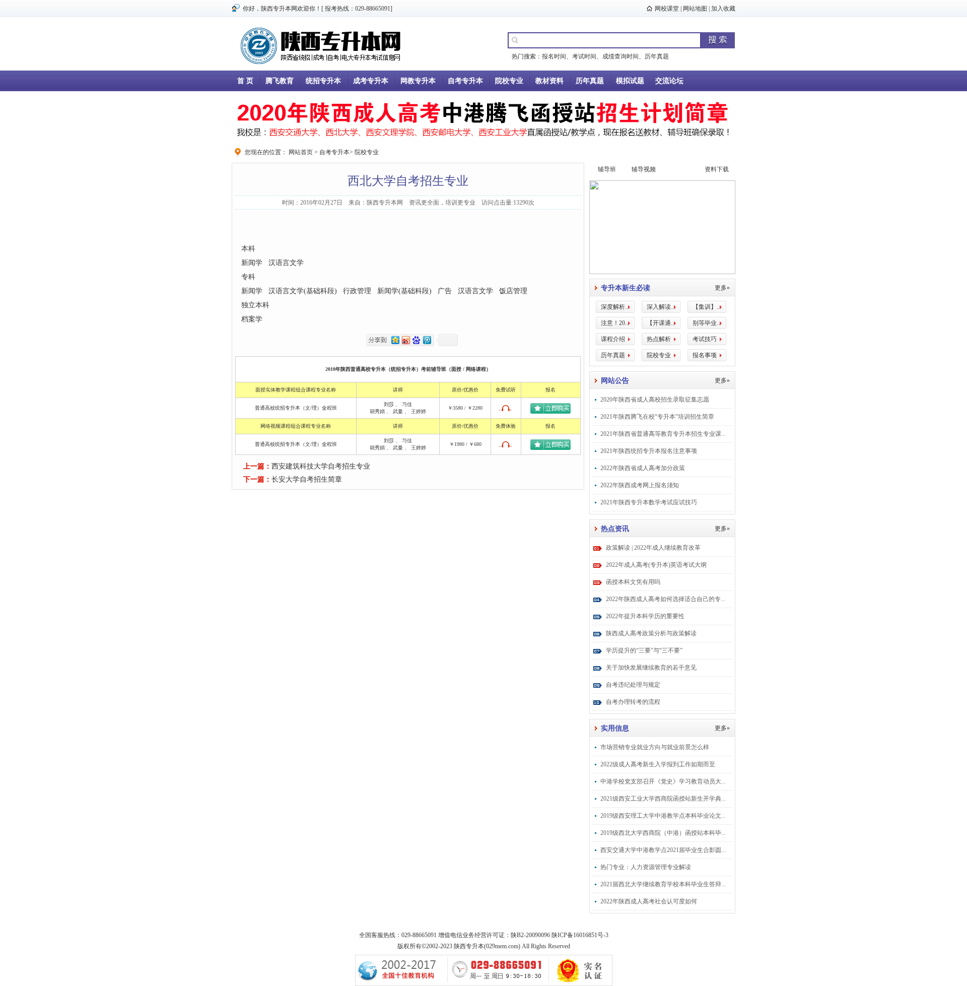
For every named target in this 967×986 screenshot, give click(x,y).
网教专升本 (418, 81)
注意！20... (615, 322)
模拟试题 (630, 81)
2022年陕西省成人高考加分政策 (642, 468)
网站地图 (695, 8)
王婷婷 (418, 411)
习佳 (407, 404)
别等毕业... (707, 322)
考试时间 (584, 56)
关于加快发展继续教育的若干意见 (651, 667)
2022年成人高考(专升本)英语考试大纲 (656, 564)
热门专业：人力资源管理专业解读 (645, 867)
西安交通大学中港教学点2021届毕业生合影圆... (663, 849)
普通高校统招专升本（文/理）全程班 (296, 408)
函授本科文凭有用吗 (633, 581)
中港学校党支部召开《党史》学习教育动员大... (663, 781)
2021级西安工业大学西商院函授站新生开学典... (663, 798)
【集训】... (707, 306)
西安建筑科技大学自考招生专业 (320, 466)
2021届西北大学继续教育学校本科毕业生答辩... (663, 884)
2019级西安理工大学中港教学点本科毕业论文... (663, 815)
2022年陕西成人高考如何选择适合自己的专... (665, 599)
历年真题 (657, 56)
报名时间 (554, 56)
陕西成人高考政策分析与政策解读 (651, 633)
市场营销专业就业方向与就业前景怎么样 (654, 747)
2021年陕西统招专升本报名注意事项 (648, 450)
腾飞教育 (279, 81)
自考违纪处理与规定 (633, 684)
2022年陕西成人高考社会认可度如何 (648, 901)
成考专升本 (370, 81)
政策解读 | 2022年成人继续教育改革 (653, 547)
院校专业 (509, 81)
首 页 (245, 81)
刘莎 (389, 404)
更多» (722, 287)
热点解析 (659, 339)
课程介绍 (613, 339)
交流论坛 (669, 81)
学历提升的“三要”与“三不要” (644, 650)
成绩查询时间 (620, 56)
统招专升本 (323, 81)
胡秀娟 (377, 411)
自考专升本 (465, 81)
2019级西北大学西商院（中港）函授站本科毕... (663, 832)
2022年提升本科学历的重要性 (645, 616)
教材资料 (549, 81)
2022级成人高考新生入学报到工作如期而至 (657, 764)
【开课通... (661, 322)
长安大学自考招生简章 (306, 479)
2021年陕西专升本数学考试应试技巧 (648, 502)
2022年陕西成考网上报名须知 (639, 485)
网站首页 (301, 152)
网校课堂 (667, 8)
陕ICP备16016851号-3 (579, 935)
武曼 (398, 411)
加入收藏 (723, 8)
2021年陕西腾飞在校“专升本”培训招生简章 (657, 416)
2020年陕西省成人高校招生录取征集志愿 (654, 399)
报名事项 (705, 355)
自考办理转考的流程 (633, 701)
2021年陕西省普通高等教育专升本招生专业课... (663, 433)
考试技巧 (705, 339)
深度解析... (615, 306)
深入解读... (661, 306)
